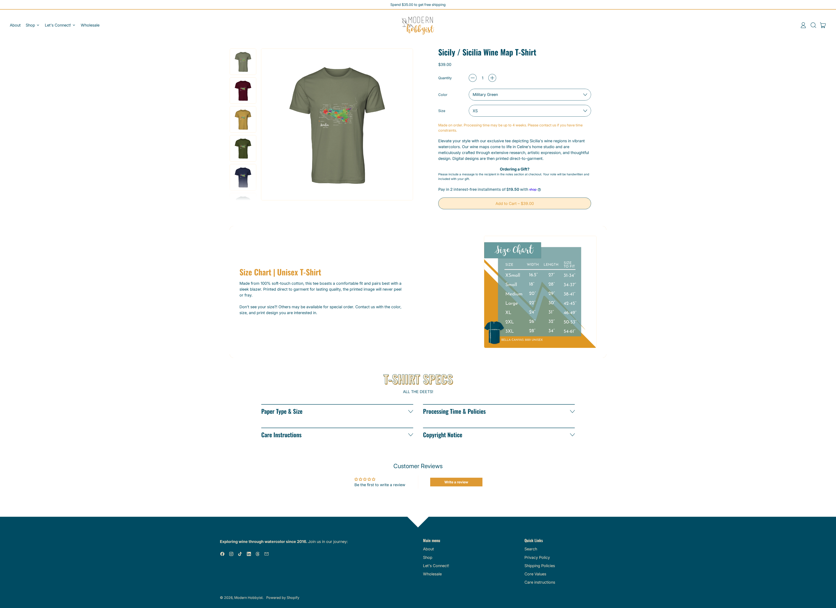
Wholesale (90, 25)
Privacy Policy (537, 557)
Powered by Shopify (282, 597)
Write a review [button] (456, 482)
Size (441, 111)
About (15, 25)
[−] (473, 78)
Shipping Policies (539, 565)
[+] (492, 78)
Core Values (535, 574)
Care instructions (539, 582)
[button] (813, 25)
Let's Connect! (436, 565)
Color (442, 94)
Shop (427, 557)
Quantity (445, 78)
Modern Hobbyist (248, 597)
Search (530, 549)
